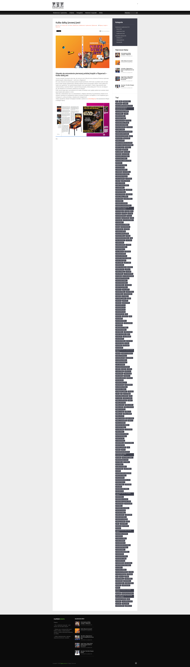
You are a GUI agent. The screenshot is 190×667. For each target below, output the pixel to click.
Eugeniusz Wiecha (120, 231)
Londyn (129, 369)
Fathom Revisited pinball (122, 238)
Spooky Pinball (120, 484)
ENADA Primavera (125, 226)
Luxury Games (119, 371)
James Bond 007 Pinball (122, 327)
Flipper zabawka (120, 244)
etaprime (126, 229)
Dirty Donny (119, 198)
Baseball (128, 147)
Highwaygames (128, 293)
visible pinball (129, 583)
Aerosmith (118, 103)
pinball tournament (121, 420)
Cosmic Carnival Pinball (122, 185)
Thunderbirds (119, 563)
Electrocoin (125, 217)
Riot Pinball (119, 462)
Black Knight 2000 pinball (122, 156)
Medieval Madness (120, 378)
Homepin (118, 296)
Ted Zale (118, 528)
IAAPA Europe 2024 (120, 309)
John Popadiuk (119, 338)
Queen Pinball (119, 442)
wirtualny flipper (120, 599)
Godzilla (127, 269)
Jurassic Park (119, 343)
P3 (121, 393)
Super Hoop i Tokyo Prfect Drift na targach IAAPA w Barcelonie (127, 78)
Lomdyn (118, 369)
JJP (128, 334)
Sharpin (118, 471)
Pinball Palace (120, 416)
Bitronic (118, 154)
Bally (130, 136)
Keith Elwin (126, 345)
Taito (128, 521)
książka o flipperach (127, 353)
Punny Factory (120, 438)
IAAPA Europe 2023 (120, 307)
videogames (119, 580)
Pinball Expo (119, 407)
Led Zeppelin (129, 357)
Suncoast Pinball (120, 512)
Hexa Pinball (119, 293)
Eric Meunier (119, 229)
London (124, 369)
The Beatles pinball (121, 538)
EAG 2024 (124, 213)
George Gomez (119, 264)
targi (117, 523)
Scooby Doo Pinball (121, 466)
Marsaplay (127, 375)
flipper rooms (119, 242)
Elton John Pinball (128, 220)
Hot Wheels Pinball (121, 298)
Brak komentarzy (105, 31)
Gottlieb (128, 271)
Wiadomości (76, 25)
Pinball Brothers (120, 402)
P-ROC (117, 393)
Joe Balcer (119, 336)
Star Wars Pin (119, 491)
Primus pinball (120, 431)
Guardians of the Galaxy (122, 278)
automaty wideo (120, 129)
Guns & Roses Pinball (121, 280)
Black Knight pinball (121, 158)
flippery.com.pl (63, 663)
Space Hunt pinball (121, 475)
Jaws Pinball (119, 331)
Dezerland (129, 194)
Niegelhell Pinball (121, 389)
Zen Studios (125, 603)
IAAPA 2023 (118, 300)
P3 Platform (127, 393)
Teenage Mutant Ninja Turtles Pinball (123, 531)
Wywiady (118, 42)
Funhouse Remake (120, 253)
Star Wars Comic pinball (122, 488)
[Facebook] (137, 3)
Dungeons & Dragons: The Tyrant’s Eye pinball (122, 208)
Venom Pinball (119, 578)
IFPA (126, 314)
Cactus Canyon (120, 167)
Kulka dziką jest (120, 357)
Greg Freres (119, 273)
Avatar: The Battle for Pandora (124, 131)
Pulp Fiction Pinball (121, 436)
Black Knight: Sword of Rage (123, 160)
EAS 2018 (118, 217)
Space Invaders (120, 477)
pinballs (130, 420)
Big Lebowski (119, 151)
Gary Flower (119, 262)
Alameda (125, 103)
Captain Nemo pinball (121, 169)
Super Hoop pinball (121, 517)
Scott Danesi (119, 468)
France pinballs (120, 249)
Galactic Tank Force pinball (123, 258)
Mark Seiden (119, 375)
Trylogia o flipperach (121, 571)
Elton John (119, 220)
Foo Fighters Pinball (121, 247)
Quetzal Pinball (129, 442)
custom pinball (120, 187)
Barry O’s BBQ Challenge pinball (124, 145)
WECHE (117, 587)
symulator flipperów (121, 519)
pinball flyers (119, 411)
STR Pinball (119, 505)
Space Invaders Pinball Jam (123, 479)
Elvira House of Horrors (122, 224)
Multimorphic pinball (121, 386)
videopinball (127, 580)
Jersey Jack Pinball (121, 334)
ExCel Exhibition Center (122, 233)
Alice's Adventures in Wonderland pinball (121, 108)
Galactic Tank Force (121, 255)
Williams (118, 593)
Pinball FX (127, 411)
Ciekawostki (119, 40)
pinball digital (129, 404)
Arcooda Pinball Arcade (122, 122)
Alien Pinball (119, 113)
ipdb (130, 316)
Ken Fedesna (119, 347)
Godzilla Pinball (120, 271)
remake (118, 449)
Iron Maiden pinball (121, 320)
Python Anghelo (120, 440)
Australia (129, 127)
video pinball (128, 578)
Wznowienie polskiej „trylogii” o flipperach (126, 54)
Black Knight (125, 154)
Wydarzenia (94, 25)
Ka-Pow (127, 343)
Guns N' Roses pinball (121, 282)
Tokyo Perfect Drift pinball (123, 565)
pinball (130, 400)
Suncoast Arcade (120, 510)
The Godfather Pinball (121, 547)
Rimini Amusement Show (122, 459)
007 (117, 101)
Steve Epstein (119, 503)
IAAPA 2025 (118, 302)
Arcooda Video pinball (121, 124)
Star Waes (128, 484)
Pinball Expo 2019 (120, 409)
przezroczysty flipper (122, 433)
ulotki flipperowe (120, 574)
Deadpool (129, 189)
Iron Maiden (119, 318)
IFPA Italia (118, 316)
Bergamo (125, 149)
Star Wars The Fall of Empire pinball (127, 86)
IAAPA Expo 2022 (120, 314)
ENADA (117, 226)
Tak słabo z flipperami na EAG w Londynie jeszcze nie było (127, 70)
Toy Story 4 (119, 567)
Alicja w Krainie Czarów (122, 111)
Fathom (128, 235)
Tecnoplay (125, 526)
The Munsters (119, 554)
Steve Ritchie (128, 503)
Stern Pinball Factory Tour (123, 501)
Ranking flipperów (121, 447)
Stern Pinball (119, 496)
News (71, 25)
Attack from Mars (120, 127)
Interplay (125, 316)
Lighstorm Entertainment (122, 366)
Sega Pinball (127, 468)
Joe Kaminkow (127, 336)
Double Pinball (128, 198)
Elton (131, 217)
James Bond (119, 325)
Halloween (128, 285)
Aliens (126, 113)
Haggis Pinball (119, 285)
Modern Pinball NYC (121, 382)
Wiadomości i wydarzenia (85, 25)
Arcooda (128, 120)
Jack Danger (119, 323)
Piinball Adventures (121, 400)
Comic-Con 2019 (125, 180)
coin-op (118, 180)
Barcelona (126, 138)
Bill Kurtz (126, 151)
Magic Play (127, 371)
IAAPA (129, 298)
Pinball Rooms (129, 418)
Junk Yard (129, 340)
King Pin (118, 353)
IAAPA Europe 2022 (120, 305)
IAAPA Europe (126, 302)
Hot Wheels (125, 296)
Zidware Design (120, 605)
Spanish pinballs (120, 482)
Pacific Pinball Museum (122, 395)
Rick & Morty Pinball (127, 457)
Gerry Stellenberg (121, 267)
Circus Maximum (120, 178)
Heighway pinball (120, 291)
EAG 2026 (130, 213)
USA (117, 576)
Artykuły (118, 37)
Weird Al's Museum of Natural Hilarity (123, 590)
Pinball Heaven (127, 413)
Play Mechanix (119, 429)
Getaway (130, 267)
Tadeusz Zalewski (120, 521)
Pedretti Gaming (128, 398)
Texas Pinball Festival (121, 533)
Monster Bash (119, 384)
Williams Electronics (127, 593)
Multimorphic (128, 384)
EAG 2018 (118, 213)
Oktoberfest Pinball (121, 391)
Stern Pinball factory (121, 499)
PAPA (131, 395)
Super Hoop (128, 514)
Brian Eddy (119, 162)
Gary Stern (127, 262)
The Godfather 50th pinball (123, 545)
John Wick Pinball (120, 340)
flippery (101, 25)
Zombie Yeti (128, 605)
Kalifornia (118, 345)
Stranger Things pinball (122, 508)
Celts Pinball (126, 171)
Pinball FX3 (119, 413)
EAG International (120, 215)
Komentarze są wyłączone (126, 55)
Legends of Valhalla (121, 362)
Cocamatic (128, 178)
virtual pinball (120, 583)
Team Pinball (124, 523)
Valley (121, 576)
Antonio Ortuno (120, 120)
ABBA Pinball (127, 101)
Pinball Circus (120, 404)
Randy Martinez (120, 445)
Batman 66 (118, 149)
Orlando (130, 391)
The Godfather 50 (120, 542)
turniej (131, 571)
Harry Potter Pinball (121, 287)
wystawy (118, 601)
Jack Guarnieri (128, 323)
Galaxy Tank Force (121, 260)
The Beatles (119, 536)
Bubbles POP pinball (121, 165)
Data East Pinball (120, 189)
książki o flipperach (121, 355)
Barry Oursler (120, 147)
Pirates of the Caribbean (122, 424)
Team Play (118, 526)
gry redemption (128, 273)
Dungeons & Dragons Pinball (123, 205)
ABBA (120, 101)
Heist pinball (130, 291)
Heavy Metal (126, 289)
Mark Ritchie (128, 373)
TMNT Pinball (128, 563)
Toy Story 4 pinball (121, 569)
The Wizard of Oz (120, 560)
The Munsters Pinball (121, 556)
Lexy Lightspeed (120, 364)
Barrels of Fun (120, 140)
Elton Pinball (119, 222)
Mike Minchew (119, 380)
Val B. (58, 25)
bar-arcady (119, 138)
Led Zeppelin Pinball (121, 360)
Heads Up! (118, 289)
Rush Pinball (119, 464)
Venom (126, 576)
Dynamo (127, 211)
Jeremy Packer (128, 331)
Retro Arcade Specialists (122, 451)
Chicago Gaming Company (122, 174)
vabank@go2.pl (92, 98)
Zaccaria (118, 603)
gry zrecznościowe (128, 276)
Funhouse (127, 251)
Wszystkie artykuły (119, 35)
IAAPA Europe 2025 (120, 311)
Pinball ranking (120, 418)
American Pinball (120, 116)
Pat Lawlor (119, 398)
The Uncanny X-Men (121, 558)
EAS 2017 (129, 215)
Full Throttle (119, 251)
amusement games (120, 118)
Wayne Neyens (126, 585)
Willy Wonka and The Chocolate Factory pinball (124, 596)
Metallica (129, 378)
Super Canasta (120, 514)
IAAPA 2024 (125, 300)
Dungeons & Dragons (121, 203)
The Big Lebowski (120, 540)
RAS (128, 447)
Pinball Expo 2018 (128, 407)
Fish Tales (128, 240)
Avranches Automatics (122, 136)
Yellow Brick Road (127, 601)
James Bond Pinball (121, 329)
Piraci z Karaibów (120, 422)
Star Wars (118, 486)
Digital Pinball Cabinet (121, 196)
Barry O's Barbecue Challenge (124, 142)
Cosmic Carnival (120, 183)
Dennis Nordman (120, 194)
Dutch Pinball (119, 211)
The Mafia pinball (120, 549)
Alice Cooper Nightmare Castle (124, 105)
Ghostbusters (119, 269)
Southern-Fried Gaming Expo (123, 473)
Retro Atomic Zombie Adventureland (121, 455)
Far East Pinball (120, 235)
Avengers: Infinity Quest (122, 133)
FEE (131, 238)
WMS (128, 599)
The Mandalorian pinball (122, 551)
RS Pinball (126, 462)
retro (123, 449)
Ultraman (129, 574)
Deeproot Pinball (120, 192)
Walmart (118, 585)
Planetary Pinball (120, 427)
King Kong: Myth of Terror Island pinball (124, 350)
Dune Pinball (119, 201)
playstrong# (128, 429)
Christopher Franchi (121, 176)
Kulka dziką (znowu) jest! (126, 61)
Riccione (118, 457)
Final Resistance (120, 240)
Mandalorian (119, 373)
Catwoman (118, 171)
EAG (132, 211)
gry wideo (118, 276)
